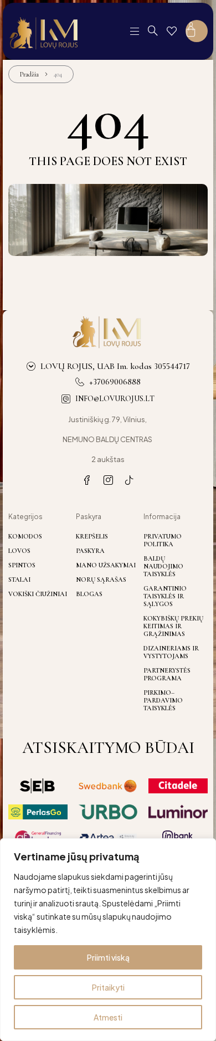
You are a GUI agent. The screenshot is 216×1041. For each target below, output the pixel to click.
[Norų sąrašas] (172, 31)
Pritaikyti (108, 987)
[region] (108, 939)
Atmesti (108, 1017)
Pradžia (29, 74)
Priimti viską (108, 957)
